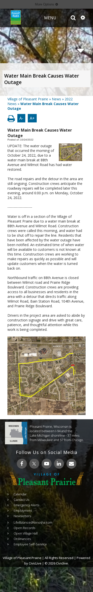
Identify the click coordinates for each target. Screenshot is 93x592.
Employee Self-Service (30, 544)
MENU (50, 18)
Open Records (24, 528)
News (56, 99)
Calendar (20, 494)
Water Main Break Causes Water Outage (41, 79)
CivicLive (35, 563)
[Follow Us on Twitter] (34, 464)
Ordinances (22, 538)
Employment (23, 510)
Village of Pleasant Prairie (27, 99)
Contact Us (21, 499)
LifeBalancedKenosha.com (33, 522)
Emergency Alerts (26, 505)
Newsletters (22, 516)
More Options (45, 4)
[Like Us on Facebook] (22, 464)
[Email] (71, 464)
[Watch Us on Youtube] (47, 464)
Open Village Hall (26, 533)
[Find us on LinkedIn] (59, 464)
